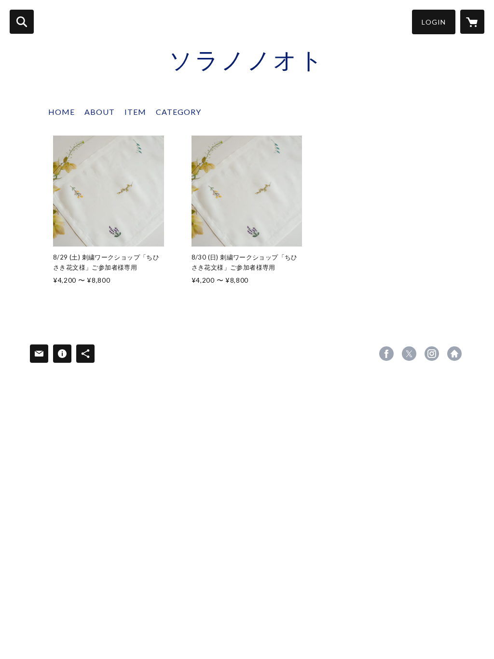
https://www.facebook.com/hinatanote (386, 353)
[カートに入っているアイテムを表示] (472, 22)
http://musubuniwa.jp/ (454, 353)
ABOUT (99, 111)
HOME (61, 111)
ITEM (135, 111)
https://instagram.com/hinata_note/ (432, 353)
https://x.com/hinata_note (409, 353)
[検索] (22, 22)
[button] (433, 22)
